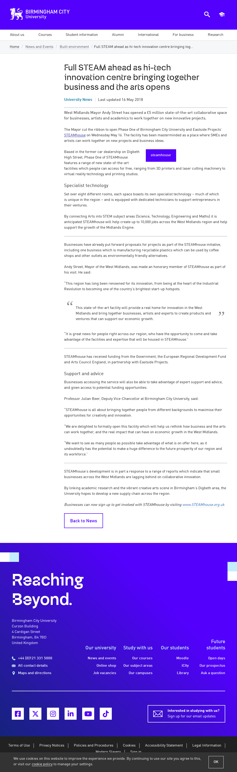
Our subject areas (138, 666)
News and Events (39, 47)
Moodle (182, 658)
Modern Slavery (108, 752)
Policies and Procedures (93, 745)
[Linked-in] (71, 714)
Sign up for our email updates (193, 713)
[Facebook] (18, 714)
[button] (17, 35)
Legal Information (206, 745)
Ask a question (213, 673)
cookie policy (42, 764)
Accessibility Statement (164, 745)
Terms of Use (19, 745)
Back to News (83, 521)
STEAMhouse (75, 135)
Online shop (106, 666)
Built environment (74, 47)
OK (216, 762)
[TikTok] (106, 714)
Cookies (129, 745)
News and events (102, 658)
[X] (35, 714)
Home (14, 47)
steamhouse (161, 155)
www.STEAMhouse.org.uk (203, 505)
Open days (216, 658)
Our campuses (141, 673)
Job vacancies (104, 673)
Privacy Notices (51, 745)
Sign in (135, 752)
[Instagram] (53, 714)
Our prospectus (212, 666)
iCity (185, 666)
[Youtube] (88, 714)
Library (183, 673)
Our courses (142, 658)
